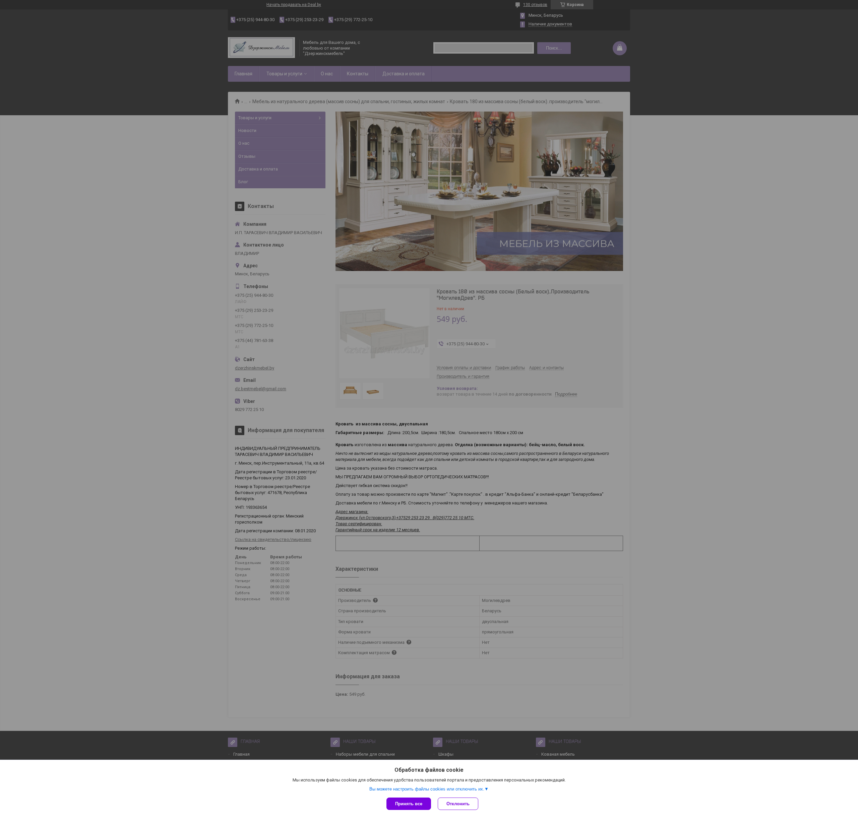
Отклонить (458, 803)
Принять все (408, 803)
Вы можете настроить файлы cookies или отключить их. (426, 789)
